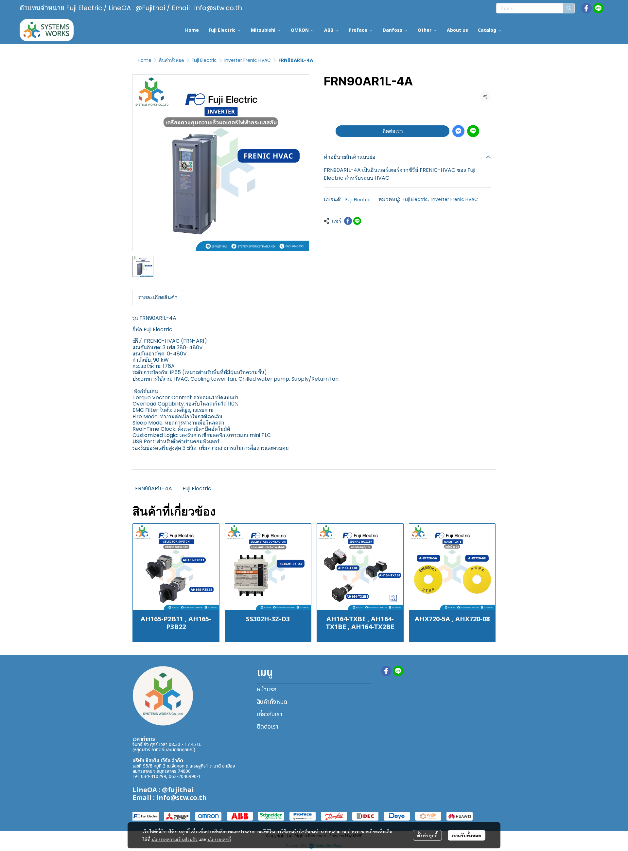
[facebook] (586, 8)
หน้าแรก (266, 689)
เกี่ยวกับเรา (269, 714)
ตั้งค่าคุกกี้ (427, 835)
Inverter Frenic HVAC (247, 60)
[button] (535, 8)
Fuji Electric (204, 60)
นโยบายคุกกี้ (219, 839)
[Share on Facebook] (348, 221)
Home (144, 60)
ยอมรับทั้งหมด (466, 835)
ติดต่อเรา (392, 131)
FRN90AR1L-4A (153, 488)
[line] (598, 8)
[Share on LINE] (357, 221)
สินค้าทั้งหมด (171, 60)
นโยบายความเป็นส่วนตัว (174, 839)
